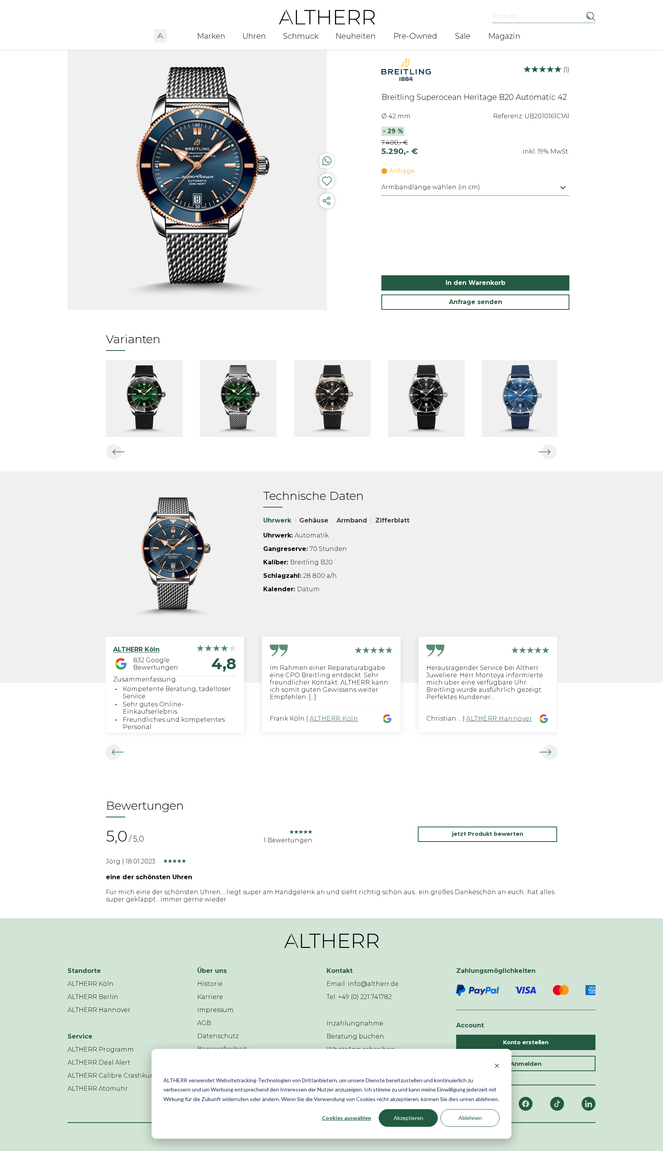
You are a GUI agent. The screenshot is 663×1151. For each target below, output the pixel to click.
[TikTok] (557, 1104)
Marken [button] (211, 36)
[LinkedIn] (588, 1104)
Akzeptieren (408, 1118)
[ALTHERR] (327, 16)
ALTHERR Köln (334, 718)
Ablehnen (470, 1118)
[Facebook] (526, 1104)
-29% (393, 131)
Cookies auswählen (346, 1118)
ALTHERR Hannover (499, 718)
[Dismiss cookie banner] (497, 1065)
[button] (160, 34)
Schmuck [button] (300, 36)
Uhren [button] (254, 36)
